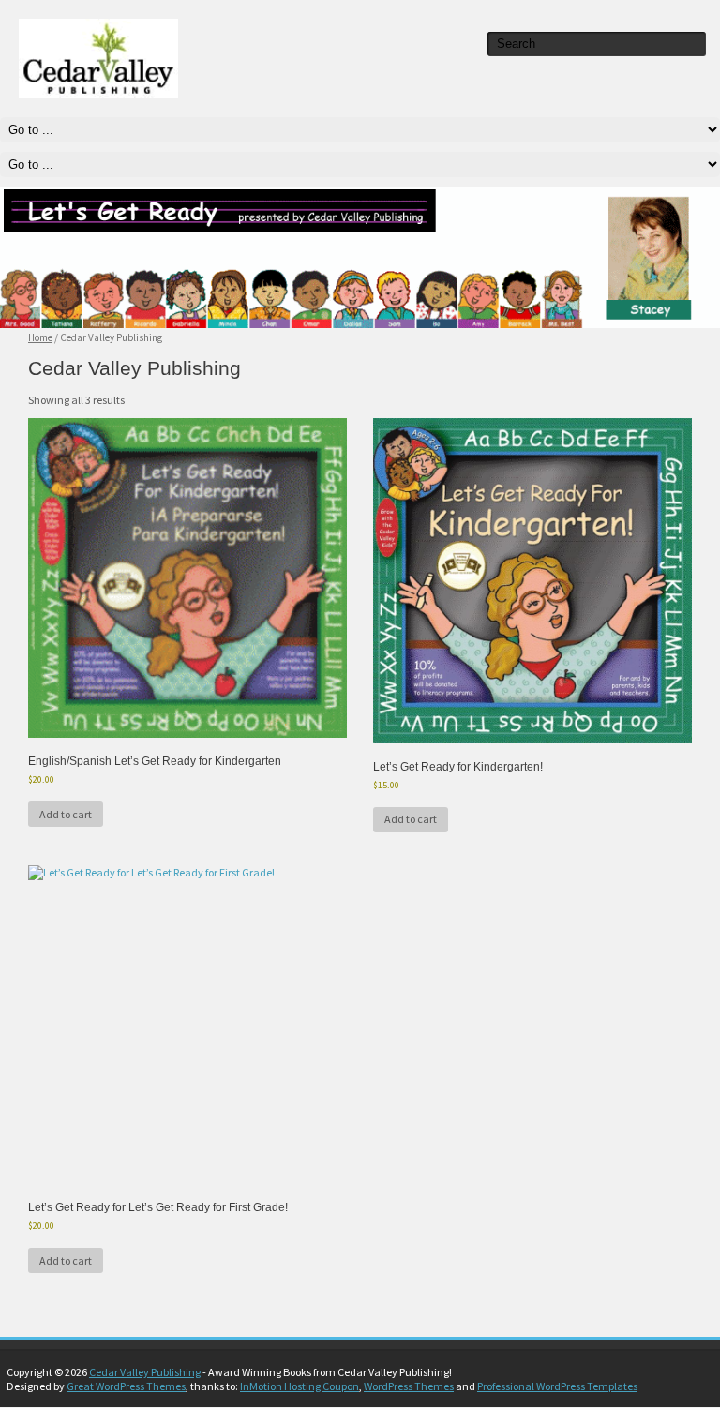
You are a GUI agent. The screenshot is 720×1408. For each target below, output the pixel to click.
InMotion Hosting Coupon (299, 1386)
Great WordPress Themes (126, 1386)
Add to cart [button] (65, 814)
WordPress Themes (409, 1386)
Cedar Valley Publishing (145, 1372)
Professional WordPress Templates (557, 1386)
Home (40, 337)
